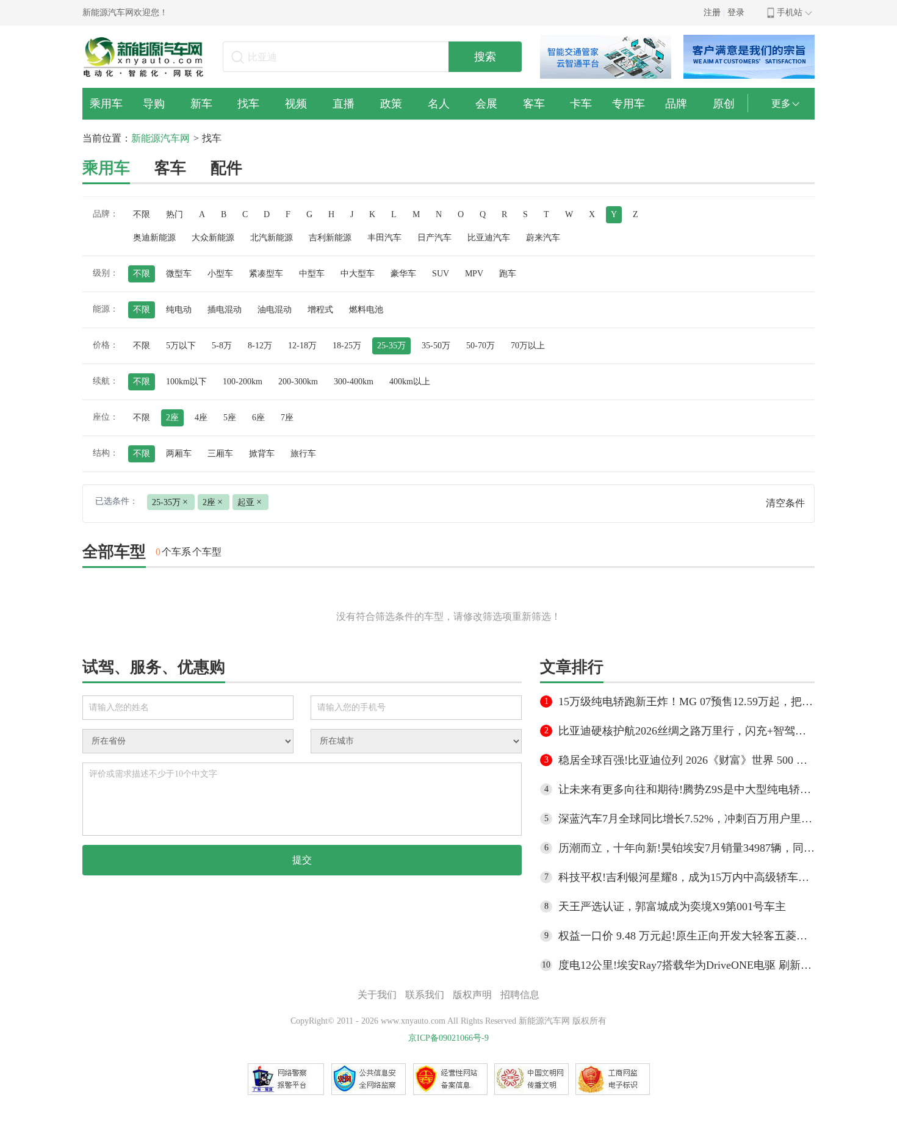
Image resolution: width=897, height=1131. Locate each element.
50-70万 (480, 345)
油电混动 (275, 309)
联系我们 (424, 994)
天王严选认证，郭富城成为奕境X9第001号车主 (672, 906)
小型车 (220, 273)
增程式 (320, 309)
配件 (226, 168)
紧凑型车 (266, 273)
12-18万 (302, 345)
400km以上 (409, 381)
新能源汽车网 (160, 138)
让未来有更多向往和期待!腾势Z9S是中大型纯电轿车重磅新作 (686, 789)
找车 (212, 138)
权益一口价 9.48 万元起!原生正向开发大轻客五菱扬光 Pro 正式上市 (686, 936)
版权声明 (472, 994)
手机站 (789, 12)
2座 (172, 417)
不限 (141, 214)
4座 (201, 417)
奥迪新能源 (154, 237)
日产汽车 (434, 237)
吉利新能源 (330, 237)
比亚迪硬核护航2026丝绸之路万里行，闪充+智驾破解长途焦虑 (686, 731)
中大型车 (357, 273)
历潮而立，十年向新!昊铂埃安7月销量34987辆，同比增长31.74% (686, 848)
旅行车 (303, 453)
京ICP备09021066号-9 (448, 1038)
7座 (287, 417)
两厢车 (179, 453)
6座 (258, 417)
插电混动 (224, 309)
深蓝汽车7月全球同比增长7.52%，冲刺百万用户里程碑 (686, 819)
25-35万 (391, 345)
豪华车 (403, 273)
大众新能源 (213, 237)
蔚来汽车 (543, 237)
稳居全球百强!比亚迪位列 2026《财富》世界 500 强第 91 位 (686, 760)
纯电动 (179, 309)
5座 (229, 417)
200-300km (298, 381)
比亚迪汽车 (488, 237)
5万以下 (181, 345)
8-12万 (260, 345)
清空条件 (785, 503)
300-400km (353, 381)
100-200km (242, 381)
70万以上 (528, 345)
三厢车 (220, 453)
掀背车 (262, 453)
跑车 (507, 273)
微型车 (179, 273)
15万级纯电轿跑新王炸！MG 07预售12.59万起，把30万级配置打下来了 (686, 701)
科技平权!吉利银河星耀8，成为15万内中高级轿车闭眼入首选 (686, 877)
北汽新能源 (271, 237)
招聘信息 (519, 994)
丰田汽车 (384, 237)
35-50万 (436, 345)
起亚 (249, 502)
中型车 (312, 273)
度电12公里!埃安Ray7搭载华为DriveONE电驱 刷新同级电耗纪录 (686, 965)
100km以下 (186, 381)
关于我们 (377, 994)
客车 (170, 168)
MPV (474, 273)
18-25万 (347, 345)
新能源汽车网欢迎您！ (125, 12)
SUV (440, 273)
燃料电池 (366, 309)
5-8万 (222, 345)
